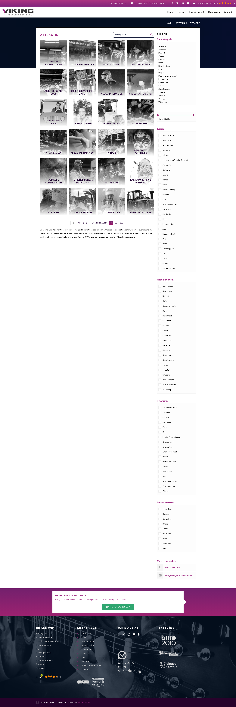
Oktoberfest (168, 447)
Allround (166, 155)
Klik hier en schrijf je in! (118, 606)
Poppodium (167, 340)
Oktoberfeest (168, 442)
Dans (160, 63)
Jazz (164, 229)
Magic (160, 72)
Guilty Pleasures (170, 204)
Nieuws (181, 12)
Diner (165, 311)
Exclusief (85, 661)
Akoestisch (167, 150)
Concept (162, 59)
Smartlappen (168, 248)
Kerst (165, 427)
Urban (165, 263)
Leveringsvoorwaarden (47, 641)
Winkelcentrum (169, 384)
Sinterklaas (167, 471)
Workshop (162, 102)
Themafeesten (169, 486)
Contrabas (167, 519)
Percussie (167, 533)
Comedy (161, 56)
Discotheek (167, 316)
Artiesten (86, 633)
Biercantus (167, 291)
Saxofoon (167, 543)
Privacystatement (44, 660)
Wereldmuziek (169, 268)
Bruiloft (161, 53)
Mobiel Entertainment (167, 76)
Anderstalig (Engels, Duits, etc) (176, 160)
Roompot (166, 350)
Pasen (165, 456)
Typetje (161, 92)
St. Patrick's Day (170, 481)
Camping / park (169, 306)
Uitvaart (166, 375)
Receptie (166, 345)
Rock (165, 244)
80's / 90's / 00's (169, 140)
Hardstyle (167, 214)
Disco (165, 184)
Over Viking (214, 12)
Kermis (165, 330)
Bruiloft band (87, 645)
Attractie (162, 49)
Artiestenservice (44, 637)
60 (116, 223)
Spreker (161, 85)
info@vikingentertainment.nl (150, 3)
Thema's (85, 669)
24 (111, 222)
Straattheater (164, 89)
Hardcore (167, 209)
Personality (163, 79)
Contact (228, 12)
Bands (84, 637)
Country (166, 175)
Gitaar (165, 529)
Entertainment (196, 12)
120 (121, 223)
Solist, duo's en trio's (91, 665)
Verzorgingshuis (169, 380)
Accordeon (167, 509)
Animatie (162, 46)
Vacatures (41, 656)
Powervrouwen (169, 461)
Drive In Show (164, 66)
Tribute (166, 491)
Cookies (40, 664)
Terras (165, 365)
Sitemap (40, 668)
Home (170, 12)
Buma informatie (43, 645)
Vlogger (161, 99)
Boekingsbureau (43, 652)
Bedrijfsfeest (168, 286)
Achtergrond (168, 145)
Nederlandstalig (169, 234)
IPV (37, 648)
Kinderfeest (167, 335)
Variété (161, 95)
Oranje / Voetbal (170, 452)
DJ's (83, 657)
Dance (165, 180)
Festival (166, 325)
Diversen (85, 653)
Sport (165, 476)
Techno (166, 258)
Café (165, 301)
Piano (165, 538)
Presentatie (163, 82)
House (165, 219)
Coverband (86, 649)
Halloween (167, 422)
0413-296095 (120, 3)
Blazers (166, 514)
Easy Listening (169, 189)
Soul (164, 253)
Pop (164, 239)
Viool (165, 548)
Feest (165, 199)
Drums (165, 524)
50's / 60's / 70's (169, 135)
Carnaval (166, 170)
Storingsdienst (43, 633)
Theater (166, 370)
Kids (160, 69)
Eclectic (166, 194)
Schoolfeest (168, 355)
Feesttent (167, 320)
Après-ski (167, 165)
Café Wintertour (170, 407)
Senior (165, 466)
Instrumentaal (169, 224)
